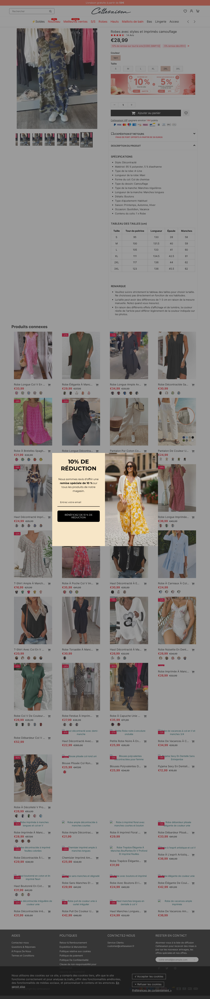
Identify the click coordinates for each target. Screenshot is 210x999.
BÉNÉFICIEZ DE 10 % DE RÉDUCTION (78, 516)
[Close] (154, 457)
